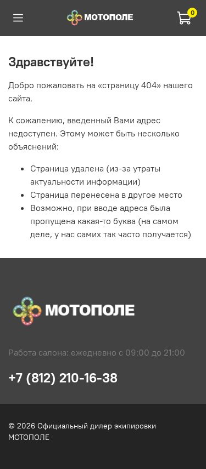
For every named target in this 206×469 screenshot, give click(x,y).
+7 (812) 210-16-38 (63, 377)
